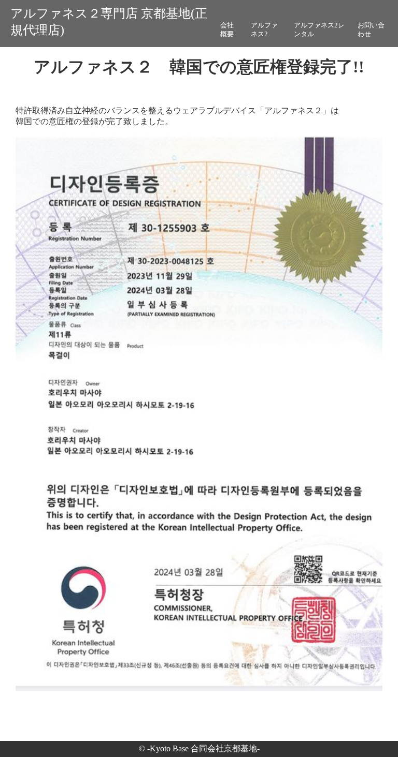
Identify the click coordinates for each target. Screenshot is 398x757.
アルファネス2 (264, 30)
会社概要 (227, 30)
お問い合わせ (371, 30)
